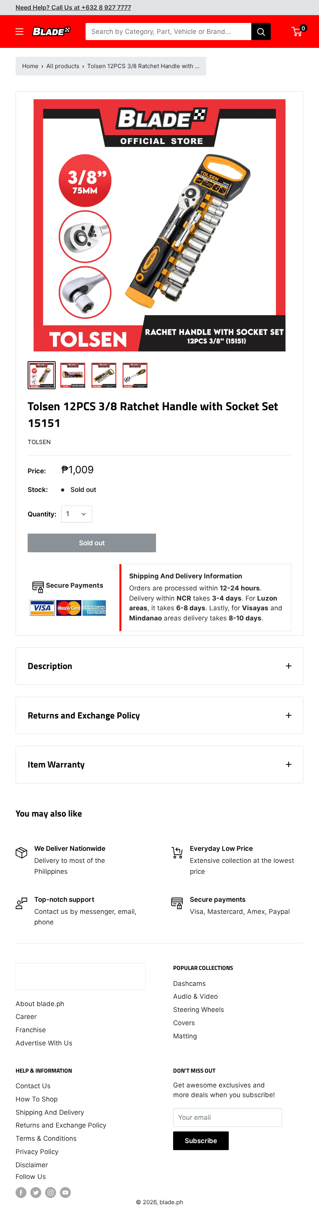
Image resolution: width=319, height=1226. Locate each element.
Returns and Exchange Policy (61, 1125)
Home (30, 66)
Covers (184, 1023)
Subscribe (201, 1141)
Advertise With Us (44, 1043)
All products (62, 66)
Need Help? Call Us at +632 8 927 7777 (73, 7)
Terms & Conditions (46, 1138)
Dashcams (189, 983)
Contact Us (33, 1086)
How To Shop (37, 1099)
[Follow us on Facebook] (21, 1192)
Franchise (31, 1030)
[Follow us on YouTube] (65, 1192)
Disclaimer (32, 1165)
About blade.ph (40, 1004)
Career (26, 1016)
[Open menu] (19, 31)
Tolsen (39, 442)
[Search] (261, 31)
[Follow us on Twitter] (35, 1192)
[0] (297, 31)
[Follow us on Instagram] (50, 1192)
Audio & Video (195, 996)
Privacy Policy (37, 1152)
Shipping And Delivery (50, 1112)
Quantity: (42, 514)
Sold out (92, 543)
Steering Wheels (198, 1009)
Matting (185, 1036)
